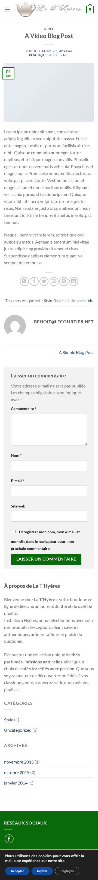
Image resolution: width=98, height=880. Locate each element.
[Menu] (7, 9)
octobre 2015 (16, 772)
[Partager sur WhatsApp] (24, 281)
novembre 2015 (19, 761)
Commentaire (23, 408)
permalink (84, 301)
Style (49, 28)
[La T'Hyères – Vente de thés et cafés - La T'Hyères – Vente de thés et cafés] (48, 9)
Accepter (17, 871)
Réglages (67, 871)
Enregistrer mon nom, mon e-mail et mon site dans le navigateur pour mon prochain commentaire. (45, 540)
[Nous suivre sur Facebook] (9, 838)
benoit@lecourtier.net (49, 55)
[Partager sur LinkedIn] (73, 281)
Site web (18, 506)
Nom (16, 455)
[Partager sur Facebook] (34, 281)
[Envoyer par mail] (54, 281)
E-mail (17, 480)
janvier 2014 (15, 782)
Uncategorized (18, 730)
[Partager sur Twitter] (43, 281)
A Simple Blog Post (76, 352)
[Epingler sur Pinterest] (63, 281)
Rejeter (42, 871)
